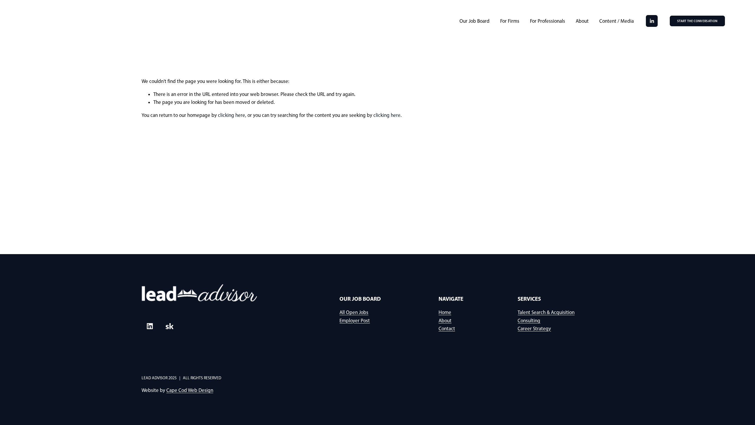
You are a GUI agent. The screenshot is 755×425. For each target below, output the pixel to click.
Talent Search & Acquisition (546, 312)
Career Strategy (534, 328)
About (582, 21)
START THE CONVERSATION (697, 21)
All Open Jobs (353, 312)
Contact (447, 328)
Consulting (529, 320)
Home (445, 312)
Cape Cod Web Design (189, 390)
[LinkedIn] (652, 21)
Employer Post (354, 320)
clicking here (231, 115)
